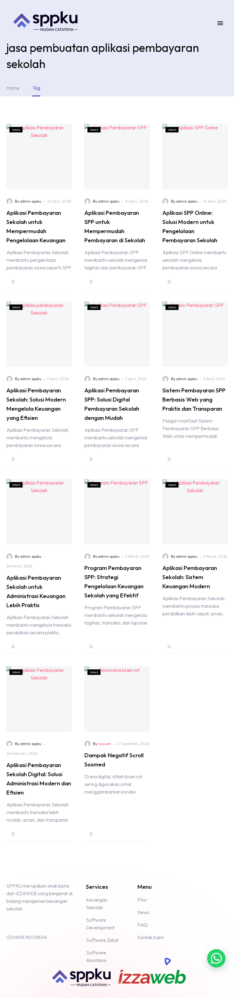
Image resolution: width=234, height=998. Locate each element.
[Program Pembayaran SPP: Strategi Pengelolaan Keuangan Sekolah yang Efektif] (117, 511)
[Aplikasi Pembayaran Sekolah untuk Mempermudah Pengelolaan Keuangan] (39, 156)
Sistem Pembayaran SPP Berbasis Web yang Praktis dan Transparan (193, 399)
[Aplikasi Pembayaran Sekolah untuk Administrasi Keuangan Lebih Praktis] (39, 511)
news (16, 129)
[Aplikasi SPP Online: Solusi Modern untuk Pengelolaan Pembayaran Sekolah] (195, 156)
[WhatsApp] (21, 924)
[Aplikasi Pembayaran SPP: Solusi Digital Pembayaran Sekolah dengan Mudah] (117, 334)
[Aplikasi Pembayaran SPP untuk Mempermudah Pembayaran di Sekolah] (117, 156)
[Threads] (32, 924)
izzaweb (104, 743)
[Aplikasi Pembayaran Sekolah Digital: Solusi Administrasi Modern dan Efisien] (39, 699)
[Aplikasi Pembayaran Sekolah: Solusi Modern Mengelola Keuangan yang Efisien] (39, 334)
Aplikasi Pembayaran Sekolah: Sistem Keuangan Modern (189, 577)
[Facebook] (10, 924)
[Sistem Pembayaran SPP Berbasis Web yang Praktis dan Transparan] (195, 334)
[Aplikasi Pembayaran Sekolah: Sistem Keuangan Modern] (195, 511)
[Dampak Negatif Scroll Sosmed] (117, 699)
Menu (220, 23)
